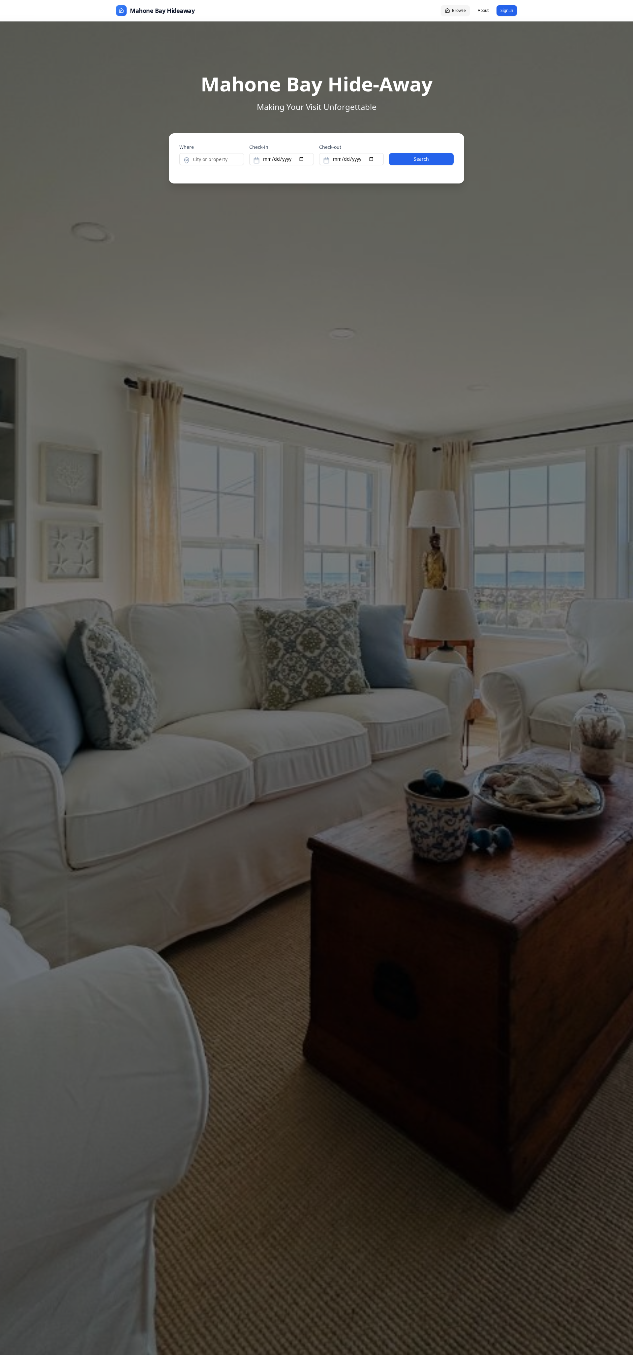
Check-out (330, 147)
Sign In (506, 10)
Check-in (258, 147)
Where (186, 147)
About (483, 10)
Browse (459, 10)
